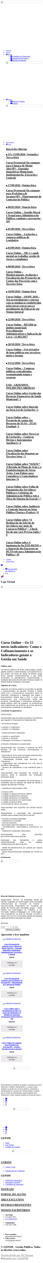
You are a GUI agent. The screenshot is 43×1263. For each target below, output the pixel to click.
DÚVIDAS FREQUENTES (16, 1204)
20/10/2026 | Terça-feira (21, 344)
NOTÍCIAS (7, 1189)
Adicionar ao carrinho (13, 930)
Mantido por (15, 1258)
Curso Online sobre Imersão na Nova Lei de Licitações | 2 (22, 408)
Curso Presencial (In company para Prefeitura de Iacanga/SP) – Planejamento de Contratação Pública (23, 195)
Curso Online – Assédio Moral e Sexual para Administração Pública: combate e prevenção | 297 (23, 217)
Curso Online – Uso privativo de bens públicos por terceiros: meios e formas (23, 352)
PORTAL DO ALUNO (13, 1194)
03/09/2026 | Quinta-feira (21, 247)
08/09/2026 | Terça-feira (21, 266)
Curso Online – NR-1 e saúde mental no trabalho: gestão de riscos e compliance (23, 256)
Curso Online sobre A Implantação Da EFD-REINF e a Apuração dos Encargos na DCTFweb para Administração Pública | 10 (23, 548)
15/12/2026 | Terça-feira (21, 363)
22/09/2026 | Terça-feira (21, 319)
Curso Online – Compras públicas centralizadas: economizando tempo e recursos (20, 373)
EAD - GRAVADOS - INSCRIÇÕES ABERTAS (20, 386)
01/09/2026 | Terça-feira (21, 228)
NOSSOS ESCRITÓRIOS (15, 1210)
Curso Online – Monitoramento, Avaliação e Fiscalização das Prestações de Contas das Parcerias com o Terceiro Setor (23, 277)
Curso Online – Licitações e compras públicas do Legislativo (21, 237)
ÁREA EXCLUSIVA (12, 1199)
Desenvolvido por (17, 1255)
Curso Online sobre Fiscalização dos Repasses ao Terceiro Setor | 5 (22, 453)
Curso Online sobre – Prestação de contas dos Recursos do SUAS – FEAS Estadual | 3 (21, 422)
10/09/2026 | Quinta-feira (21, 291)
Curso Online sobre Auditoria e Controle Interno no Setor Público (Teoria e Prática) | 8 (23, 509)
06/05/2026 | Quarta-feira (21, 207)
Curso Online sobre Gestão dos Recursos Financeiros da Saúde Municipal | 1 (23, 396)
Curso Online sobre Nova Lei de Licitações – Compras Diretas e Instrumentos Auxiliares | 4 (22, 438)
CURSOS (6, 1162)
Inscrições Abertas (16, 149)
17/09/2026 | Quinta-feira (21, 185)
